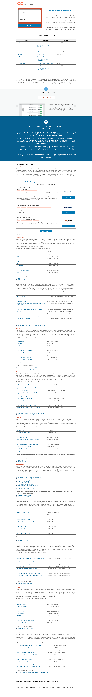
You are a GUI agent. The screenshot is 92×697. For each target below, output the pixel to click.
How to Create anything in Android (25, 628)
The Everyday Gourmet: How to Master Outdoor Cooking (29, 573)
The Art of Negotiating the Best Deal (45, 63)
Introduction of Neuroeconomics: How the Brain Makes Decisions (32, 325)
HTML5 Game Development (23, 615)
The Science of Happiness (22, 390)
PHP (17, 258)
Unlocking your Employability (23, 396)
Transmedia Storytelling (22, 437)
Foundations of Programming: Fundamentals (26, 514)
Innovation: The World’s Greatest (24, 432)
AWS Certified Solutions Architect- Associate (26, 661)
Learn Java (19, 272)
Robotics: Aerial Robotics (23, 324)
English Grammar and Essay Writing (24, 398)
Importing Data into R (21, 362)
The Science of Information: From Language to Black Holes (29, 575)
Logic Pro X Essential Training (23, 528)
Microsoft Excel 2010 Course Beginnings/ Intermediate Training (30, 664)
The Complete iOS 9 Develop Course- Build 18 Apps (28, 654)
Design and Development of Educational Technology (28, 407)
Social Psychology (21, 296)
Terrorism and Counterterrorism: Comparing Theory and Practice (30, 316)
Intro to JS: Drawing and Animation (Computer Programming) (31, 478)
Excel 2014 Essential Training (23, 512)
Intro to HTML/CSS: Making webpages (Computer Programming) (32, 480)
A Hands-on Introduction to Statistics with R (27, 367)
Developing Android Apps (22, 608)
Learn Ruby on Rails (22, 279)
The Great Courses (21, 63)
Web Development (21, 611)
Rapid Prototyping (22, 629)
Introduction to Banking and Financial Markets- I (27, 405)
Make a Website (20, 265)
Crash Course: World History (24, 496)
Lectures (58, 687)
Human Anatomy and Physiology (25, 495)
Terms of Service (54, 681)
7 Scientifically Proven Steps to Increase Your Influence (28, 666)
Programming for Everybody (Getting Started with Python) (29, 309)
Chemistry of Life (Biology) (23, 481)
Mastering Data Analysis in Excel (24, 318)
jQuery (18, 263)
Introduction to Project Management (24, 403)
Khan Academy (20, 56)
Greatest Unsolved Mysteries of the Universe (27, 414)
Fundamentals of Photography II (24, 564)
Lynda (18, 60)
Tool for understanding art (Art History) (26, 488)
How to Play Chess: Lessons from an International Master (29, 570)
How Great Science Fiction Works (25, 583)
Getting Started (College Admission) (25, 484)
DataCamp (19, 49)
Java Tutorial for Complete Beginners (25, 647)
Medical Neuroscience (21, 301)
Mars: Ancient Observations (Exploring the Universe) (29, 477)
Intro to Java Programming (22, 606)
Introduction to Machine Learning (24, 357)
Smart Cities (20, 460)
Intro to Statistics (20, 613)
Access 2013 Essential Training (23, 519)
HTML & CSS (19, 254)
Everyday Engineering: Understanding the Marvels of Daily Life (30, 561)
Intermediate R (20, 343)
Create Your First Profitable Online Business (27, 674)
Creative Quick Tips (21, 517)
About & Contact (19, 687)
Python (18, 256)
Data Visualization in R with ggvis (24, 348)
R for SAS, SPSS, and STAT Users (24, 355)
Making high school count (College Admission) (28, 485)
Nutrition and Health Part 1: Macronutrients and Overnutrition (31, 413)
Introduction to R (40, 49)
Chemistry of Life (40, 56)
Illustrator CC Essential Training (23, 524)
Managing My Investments (22, 451)
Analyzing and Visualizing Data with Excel (46, 51)
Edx (17, 51)
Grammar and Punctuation (22, 313)
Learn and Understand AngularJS (24, 650)
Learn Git (20, 278)
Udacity (18, 65)
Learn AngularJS (20, 267)
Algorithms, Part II (20, 311)
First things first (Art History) (24, 486)
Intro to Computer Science (42, 65)
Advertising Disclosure (30, 687)
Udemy (18, 68)
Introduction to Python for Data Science (25, 359)
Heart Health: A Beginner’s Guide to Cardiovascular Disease (30, 441)
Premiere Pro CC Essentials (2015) (24, 526)
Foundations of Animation (23, 539)
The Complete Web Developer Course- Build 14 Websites (29, 645)
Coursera (19, 45)
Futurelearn (19, 417)
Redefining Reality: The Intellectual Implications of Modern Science (32, 584)
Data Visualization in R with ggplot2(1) (26, 369)
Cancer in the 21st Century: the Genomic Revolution (28, 439)
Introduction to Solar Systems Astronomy (25, 400)
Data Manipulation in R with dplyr (24, 345)
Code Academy (20, 42)
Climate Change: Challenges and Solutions (26, 434)
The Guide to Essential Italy (23, 566)
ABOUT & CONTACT (71, 4)
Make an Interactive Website (23, 270)
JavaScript (39, 42)
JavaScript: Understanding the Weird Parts (26, 652)
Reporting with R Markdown (23, 352)
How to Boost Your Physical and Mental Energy (27, 577)
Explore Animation (41, 54)
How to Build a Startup (21, 604)
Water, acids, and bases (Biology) (25, 482)
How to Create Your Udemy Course (24, 659)
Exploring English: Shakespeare (23, 448)
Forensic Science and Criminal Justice (25, 446)
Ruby (18, 261)
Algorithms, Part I (20, 298)
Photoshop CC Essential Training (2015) (25, 521)
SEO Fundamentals (21, 531)
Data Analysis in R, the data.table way (25, 350)
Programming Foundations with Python (25, 620)
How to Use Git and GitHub (22, 622)
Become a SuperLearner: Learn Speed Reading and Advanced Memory (33, 672)
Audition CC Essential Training (23, 533)
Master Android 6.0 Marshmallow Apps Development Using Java (31, 657)
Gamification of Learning (23, 540)
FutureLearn (19, 54)
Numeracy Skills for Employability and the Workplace (28, 444)
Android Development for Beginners (24, 618)
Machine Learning (20, 306)
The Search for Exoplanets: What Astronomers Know (28, 568)
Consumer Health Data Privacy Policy (46, 687)
